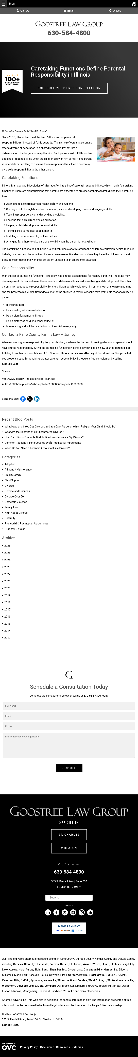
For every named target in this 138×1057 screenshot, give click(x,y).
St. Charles (69, 834)
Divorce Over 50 (14, 496)
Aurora (13, 969)
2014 (6, 630)
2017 (6, 609)
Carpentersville (78, 975)
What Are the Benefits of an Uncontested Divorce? (34, 432)
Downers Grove (26, 985)
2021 (6, 581)
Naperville (49, 980)
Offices (117, 10)
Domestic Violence (16, 502)
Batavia (54, 964)
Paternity (10, 518)
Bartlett (62, 969)
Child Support (13, 480)
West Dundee (78, 980)
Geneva (18, 964)
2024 (6, 560)
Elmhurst (116, 964)
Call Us (24, 10)
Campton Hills (11, 980)
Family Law (11, 507)
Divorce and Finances (17, 491)
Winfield (112, 980)
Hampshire (110, 969)
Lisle (40, 985)
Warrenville (126, 980)
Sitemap (78, 1047)
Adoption (10, 464)
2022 (6, 574)
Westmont (8, 985)
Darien (64, 964)
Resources (63, 1047)
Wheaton (69, 848)
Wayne (87, 964)
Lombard (50, 985)
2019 (6, 595)
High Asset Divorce (16, 512)
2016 (6, 616)
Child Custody (40, 131)
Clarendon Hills (93, 969)
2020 (6, 588)
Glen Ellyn (30, 964)
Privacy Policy (29, 1047)
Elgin (37, 969)
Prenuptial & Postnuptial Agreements (26, 523)
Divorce (9, 485)
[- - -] (3, 3)
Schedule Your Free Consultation (69, 88)
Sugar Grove (97, 975)
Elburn (105, 964)
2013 (6, 637)
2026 (6, 545)
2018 (6, 602)
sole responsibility (19, 169)
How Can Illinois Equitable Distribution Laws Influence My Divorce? (44, 437)
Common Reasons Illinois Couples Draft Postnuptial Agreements (43, 442)
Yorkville (68, 991)
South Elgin (49, 969)
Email (70, 10)
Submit (69, 768)
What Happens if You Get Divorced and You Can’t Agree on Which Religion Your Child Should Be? (61, 426)
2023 (6, 567)
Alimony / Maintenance (18, 469)
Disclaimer (47, 1047)
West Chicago (97, 980)
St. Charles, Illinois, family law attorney (70, 353)
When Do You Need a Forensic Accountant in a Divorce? (37, 448)
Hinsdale (42, 964)
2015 (6, 623)
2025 (6, 552)
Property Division (15, 529)
